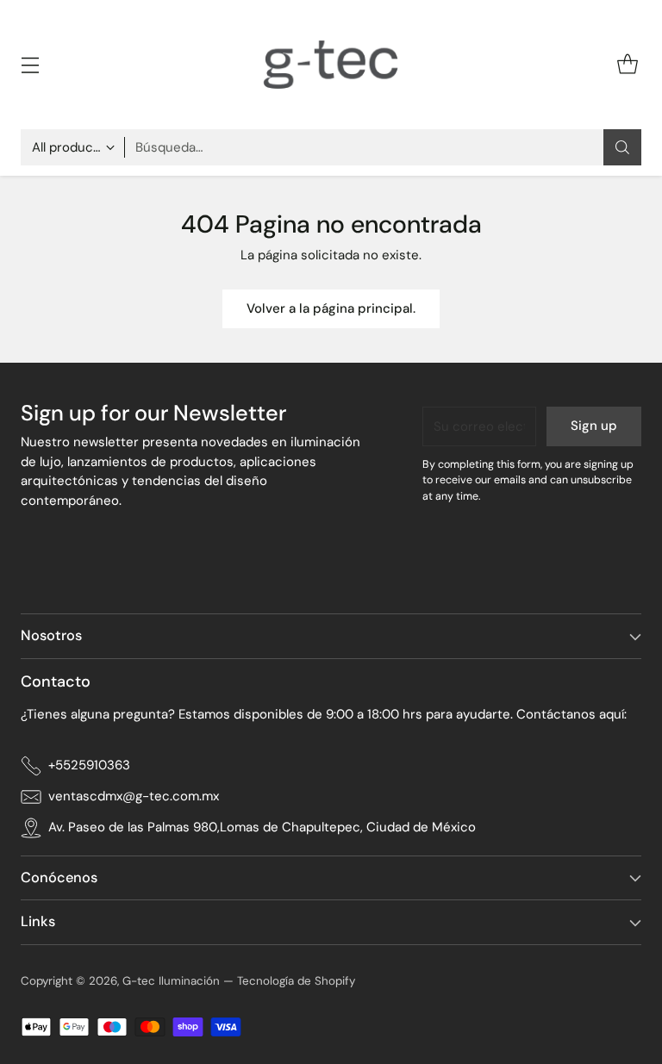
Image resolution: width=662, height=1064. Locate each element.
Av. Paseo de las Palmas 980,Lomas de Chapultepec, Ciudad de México (262, 827)
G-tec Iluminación (171, 981)
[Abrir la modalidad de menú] (29, 65)
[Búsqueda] (622, 147)
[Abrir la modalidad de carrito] (627, 65)
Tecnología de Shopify (296, 981)
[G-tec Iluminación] (331, 64)
